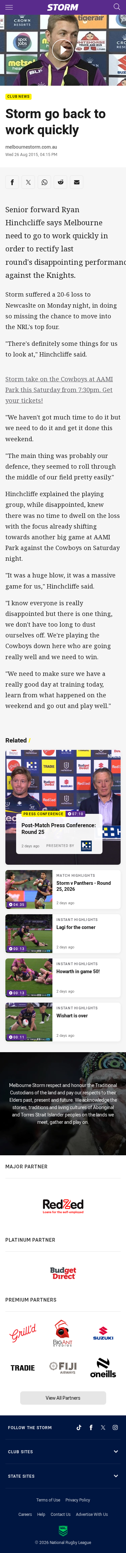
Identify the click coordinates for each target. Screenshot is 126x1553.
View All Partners (63, 1398)
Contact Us (61, 1514)
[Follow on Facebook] (91, 1427)
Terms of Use (48, 1499)
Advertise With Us (92, 1514)
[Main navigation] (9, 7)
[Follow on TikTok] (79, 1427)
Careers (25, 1514)
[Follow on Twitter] (103, 1427)
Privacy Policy (78, 1499)
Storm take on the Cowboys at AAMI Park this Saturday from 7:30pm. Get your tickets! (59, 389)
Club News (18, 97)
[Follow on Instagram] (115, 1427)
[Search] (117, 7)
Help (41, 1514)
